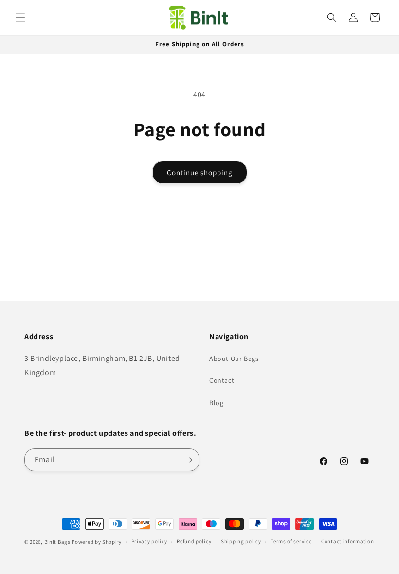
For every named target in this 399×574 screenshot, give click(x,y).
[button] (20, 17)
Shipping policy (241, 541)
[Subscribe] (188, 459)
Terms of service (291, 541)
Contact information (347, 541)
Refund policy (194, 541)
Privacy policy (149, 541)
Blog (216, 402)
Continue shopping (200, 172)
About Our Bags (233, 358)
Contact (221, 380)
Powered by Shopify (97, 541)
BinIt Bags (57, 541)
